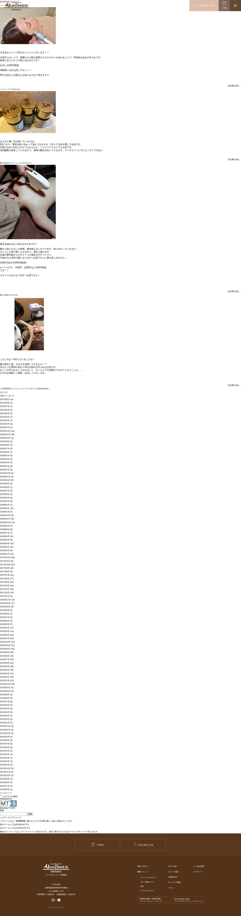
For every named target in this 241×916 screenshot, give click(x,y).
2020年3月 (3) (6, 462)
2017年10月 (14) (7, 564)
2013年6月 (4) (6, 747)
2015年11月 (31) (7, 645)
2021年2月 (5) (6, 424)
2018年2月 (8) (6, 550)
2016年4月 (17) (7, 628)
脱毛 (142, 886)
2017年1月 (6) (6, 596)
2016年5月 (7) (6, 624)
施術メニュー (142, 872)
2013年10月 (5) (7, 733)
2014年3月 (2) (6, 715)
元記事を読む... (234, 86)
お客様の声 (172, 877)
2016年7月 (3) (6, 617)
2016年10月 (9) (7, 607)
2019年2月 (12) (7, 508)
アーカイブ (31, 389)
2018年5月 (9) (6, 540)
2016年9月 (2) (6, 610)
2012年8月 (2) (6, 782)
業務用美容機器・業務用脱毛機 (152, 900)
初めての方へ (142, 866)
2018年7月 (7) (6, 533)
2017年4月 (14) (7, 585)
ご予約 (99, 845)
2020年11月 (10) (7, 434)
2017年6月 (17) (7, 578)
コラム (170, 888)
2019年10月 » (44, 389)
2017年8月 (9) (6, 571)
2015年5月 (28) (7, 666)
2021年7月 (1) (6, 406)
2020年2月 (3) (6, 466)
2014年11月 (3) (6, 687)
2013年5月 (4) (6, 751)
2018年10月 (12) (7, 522)
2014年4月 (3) (6, 712)
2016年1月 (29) (7, 638)
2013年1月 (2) (6, 765)
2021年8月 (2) (6, 403)
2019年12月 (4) (7, 473)
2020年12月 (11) (7, 431)
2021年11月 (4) (6, 399)
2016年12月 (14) (7, 600)
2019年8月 (20, 824)
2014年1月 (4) (6, 722)
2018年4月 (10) (7, 543)
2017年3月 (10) (7, 589)
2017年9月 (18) (7, 568)
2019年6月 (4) (6, 494)
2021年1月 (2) (6, 427)
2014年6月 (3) (6, 705)
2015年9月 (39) (7, 652)
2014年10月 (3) (7, 691)
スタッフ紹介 (173, 872)
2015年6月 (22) (7, 663)
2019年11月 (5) (6, 476)
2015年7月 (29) (7, 659)
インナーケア (6, 89)
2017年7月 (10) (7, 575)
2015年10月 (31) (7, 649)
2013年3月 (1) (6, 758)
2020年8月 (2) (6, 445)
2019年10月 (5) (7, 480)
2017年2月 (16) (7, 592)
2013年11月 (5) (6, 730)
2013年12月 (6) (7, 726)
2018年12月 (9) (7, 515)
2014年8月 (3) (6, 698)
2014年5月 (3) (6, 708)
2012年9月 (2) (6, 779)
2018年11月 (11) (7, 519)
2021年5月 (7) (6, 413)
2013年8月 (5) (6, 740)
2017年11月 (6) (6, 561)
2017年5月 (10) (7, 582)
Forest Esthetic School (188, 900)
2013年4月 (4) (6, 754)
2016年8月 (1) (6, 613)
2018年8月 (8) (6, 529)
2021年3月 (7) (6, 420)
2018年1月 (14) (7, 554)
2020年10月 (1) (7, 438)
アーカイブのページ (77, 831)
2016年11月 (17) (7, 603)
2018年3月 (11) (6, 547)
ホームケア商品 (174, 882)
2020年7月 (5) (6, 448)
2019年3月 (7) (6, 505)
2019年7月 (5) (6, 491)
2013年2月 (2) (6, 761)
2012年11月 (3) (6, 772)
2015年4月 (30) (7, 670)
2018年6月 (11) (6, 536)
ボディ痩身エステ (147, 882)
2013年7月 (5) (6, 744)
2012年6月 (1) (6, 789)
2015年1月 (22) (7, 680)
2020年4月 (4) (6, 459)
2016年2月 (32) (7, 635)
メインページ (19, 389)
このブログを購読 (9, 796)
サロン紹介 (172, 866)
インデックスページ (26, 831)
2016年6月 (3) (6, 621)
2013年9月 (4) (6, 737)
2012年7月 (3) (6, 786)
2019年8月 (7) (6, 487)
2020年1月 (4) (6, 469)
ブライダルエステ (147, 891)
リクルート (197, 872)
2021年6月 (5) (6, 410)
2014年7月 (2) (6, 701)
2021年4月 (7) (6, 417)
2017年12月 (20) (7, 557)
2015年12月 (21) (7, 642)
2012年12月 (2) (7, 768)
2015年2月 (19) (7, 677)
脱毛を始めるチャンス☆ (10, 162)
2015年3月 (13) (7, 673)
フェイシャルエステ (148, 877)
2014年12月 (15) (7, 684)
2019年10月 (21, 828)
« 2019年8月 (5, 389)
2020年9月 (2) (6, 441)
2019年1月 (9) (6, 512)
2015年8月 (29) (7, 656)
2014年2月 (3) (6, 719)
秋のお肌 (4, 294)
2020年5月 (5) (6, 455)
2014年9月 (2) (6, 694)
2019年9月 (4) (6, 483)
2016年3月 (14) (7, 631)
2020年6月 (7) (6, 452)
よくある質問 (198, 866)
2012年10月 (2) (7, 775)
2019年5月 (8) (6, 498)
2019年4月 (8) (6, 501)
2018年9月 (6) (6, 526)
